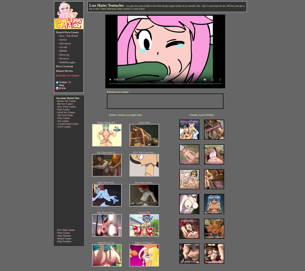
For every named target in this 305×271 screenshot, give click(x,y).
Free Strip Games (66, 230)
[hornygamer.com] (214, 213)
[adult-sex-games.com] (214, 188)
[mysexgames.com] (214, 138)
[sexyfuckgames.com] (189, 138)
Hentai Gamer (64, 238)
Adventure (65, 43)
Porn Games (63, 109)
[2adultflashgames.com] (189, 163)
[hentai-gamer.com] (214, 238)
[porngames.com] (189, 238)
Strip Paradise (64, 241)
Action (63, 39)
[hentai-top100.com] (214, 163)
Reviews (64, 58)
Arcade (63, 47)
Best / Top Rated (68, 35)
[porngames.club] (214, 262)
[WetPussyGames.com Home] (68, 28)
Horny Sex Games (66, 101)
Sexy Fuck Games (66, 106)
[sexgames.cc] (189, 188)
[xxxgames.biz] (189, 213)
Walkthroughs (67, 62)
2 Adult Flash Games (67, 123)
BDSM (63, 50)
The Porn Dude (65, 115)
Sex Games (63, 121)
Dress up (64, 54)
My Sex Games (65, 103)
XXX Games (64, 126)
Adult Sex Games (66, 112)
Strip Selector (64, 235)
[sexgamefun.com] (189, 262)
